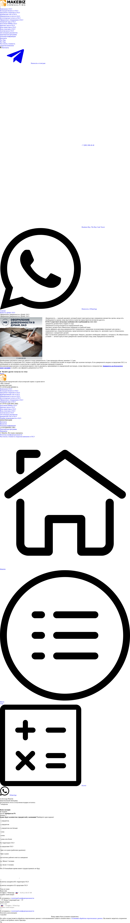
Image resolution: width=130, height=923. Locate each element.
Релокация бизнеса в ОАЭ (9, 11)
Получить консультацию (8, 913)
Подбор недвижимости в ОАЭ (10, 418)
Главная (2, 311)
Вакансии (3, 424)
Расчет (83, 785)
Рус (1, 40)
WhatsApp (12, 795)
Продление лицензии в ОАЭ (10, 12)
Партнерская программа (8, 34)
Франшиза (3, 431)
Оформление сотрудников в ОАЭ (11, 20)
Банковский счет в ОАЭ (8, 14)
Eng (4, 40)
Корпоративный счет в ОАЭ (10, 394)
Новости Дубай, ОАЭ (7, 313)
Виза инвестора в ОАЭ (8, 27)
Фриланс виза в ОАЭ (7, 25)
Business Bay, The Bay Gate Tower (93, 227)
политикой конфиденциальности (22, 898)
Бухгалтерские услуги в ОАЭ (10, 18)
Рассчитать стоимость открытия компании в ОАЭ (17, 436)
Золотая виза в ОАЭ (7, 31)
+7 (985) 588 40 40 (87, 145)
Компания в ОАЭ (6, 9)
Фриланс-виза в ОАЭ (7, 407)
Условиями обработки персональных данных (87, 918)
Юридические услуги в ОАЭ (10, 16)
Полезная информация (8, 36)
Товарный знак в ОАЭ (8, 22)
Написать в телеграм (37, 63)
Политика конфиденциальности (11, 435)
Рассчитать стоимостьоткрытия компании (7, 44)
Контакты (3, 38)
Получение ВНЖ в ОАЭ (8, 23)
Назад (2, 373)
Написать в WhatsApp (89, 309)
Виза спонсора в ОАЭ (7, 29)
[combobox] (17, 893)
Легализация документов (8, 33)
